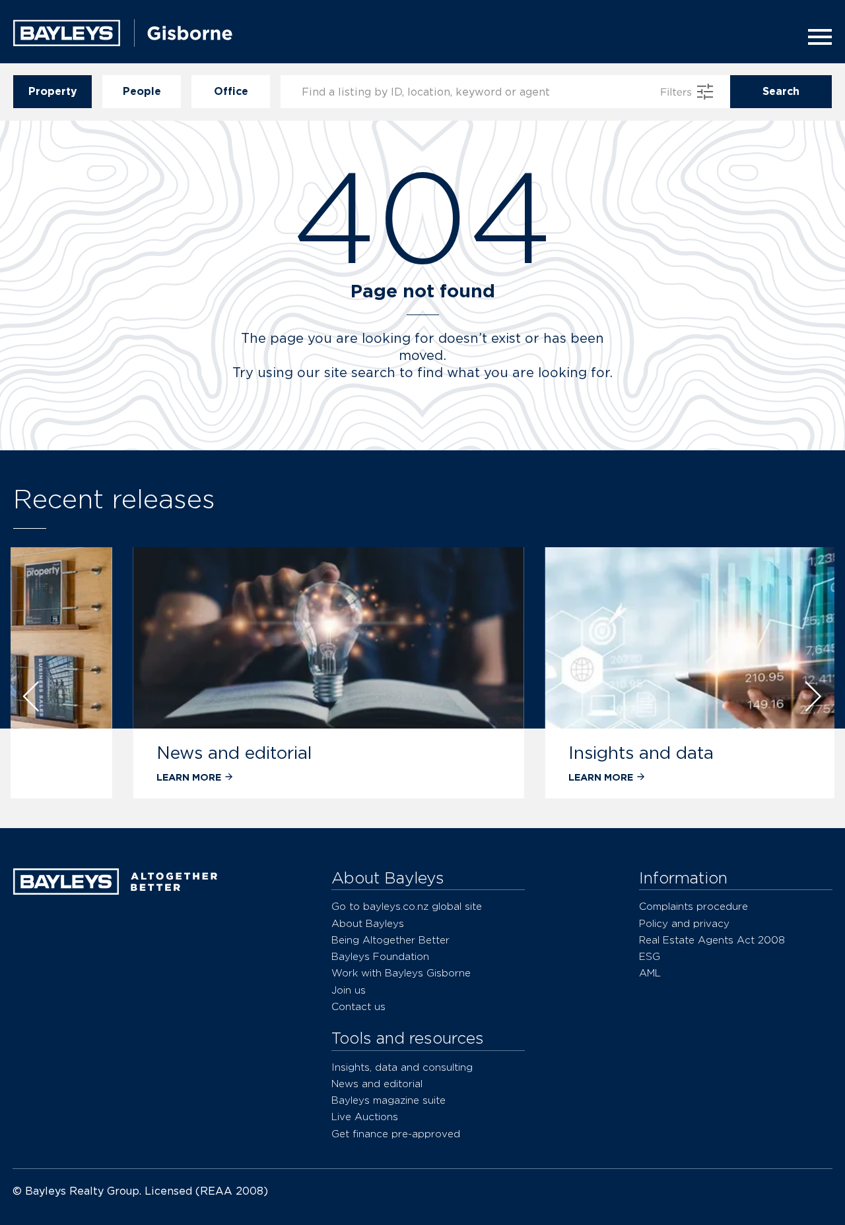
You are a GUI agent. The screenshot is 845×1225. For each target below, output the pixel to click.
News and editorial (121, 752)
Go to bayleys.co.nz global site (406, 906)
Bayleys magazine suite (388, 1100)
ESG (649, 956)
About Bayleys (367, 923)
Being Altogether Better (390, 940)
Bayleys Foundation (380, 956)
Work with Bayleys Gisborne (401, 973)
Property (52, 91)
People (142, 91)
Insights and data (528, 752)
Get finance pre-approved (395, 1133)
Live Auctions (364, 1116)
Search (780, 91)
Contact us (358, 1006)
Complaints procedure (693, 906)
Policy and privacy (684, 923)
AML (650, 973)
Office (231, 91)
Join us (348, 990)
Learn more (76, 777)
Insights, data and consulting (402, 1067)
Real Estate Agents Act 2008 (712, 940)
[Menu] (816, 37)
